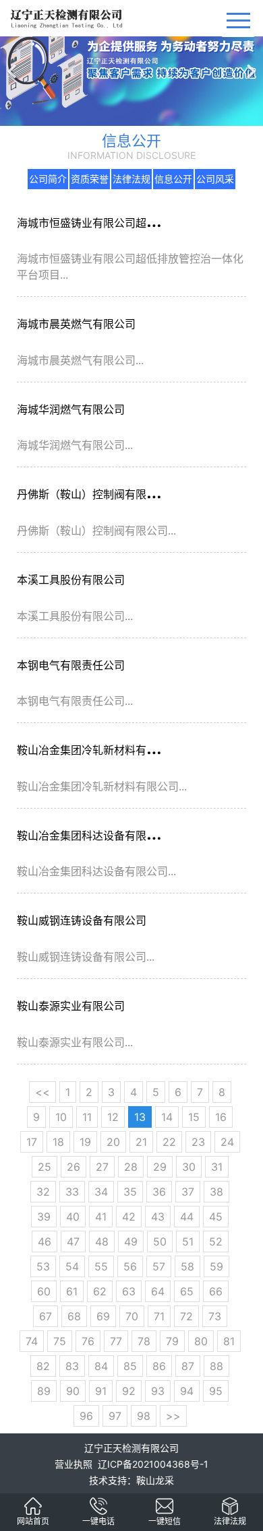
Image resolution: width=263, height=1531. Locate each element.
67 (45, 1316)
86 (159, 1366)
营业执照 (73, 1464)
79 (172, 1341)
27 (102, 1166)
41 (101, 1216)
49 (131, 1241)
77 (116, 1341)
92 (129, 1391)
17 (31, 1142)
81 (229, 1341)
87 (187, 1366)
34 (101, 1191)
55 (101, 1266)
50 (160, 1241)
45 (216, 1216)
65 (187, 1291)
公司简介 (48, 178)
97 (115, 1416)
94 (187, 1391)
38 (216, 1191)
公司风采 (215, 178)
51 (188, 1241)
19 (85, 1142)
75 (59, 1341)
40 (73, 1216)
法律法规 (131, 178)
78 (144, 1341)
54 (72, 1266)
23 (198, 1142)
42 (129, 1216)
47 (73, 1241)
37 (187, 1191)
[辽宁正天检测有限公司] (33, 1504)
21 (141, 1142)
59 (216, 1266)
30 (189, 1166)
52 (216, 1241)
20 (113, 1142)
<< (42, 1092)
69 (103, 1316)
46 (44, 1241)
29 (160, 1166)
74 (32, 1341)
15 (194, 1117)
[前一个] (13, 63)
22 (169, 1142)
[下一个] (249, 63)
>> (173, 1416)
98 (143, 1416)
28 (131, 1166)
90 (73, 1391)
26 (73, 1166)
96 (86, 1416)
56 (130, 1266)
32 (43, 1191)
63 (129, 1291)
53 (43, 1266)
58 (187, 1266)
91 (101, 1391)
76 (88, 1341)
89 (44, 1391)
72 (186, 1316)
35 (130, 1191)
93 (158, 1391)
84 (101, 1366)
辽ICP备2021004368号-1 (153, 1464)
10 (61, 1117)
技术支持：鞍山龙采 (131, 1480)
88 (216, 1366)
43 (158, 1216)
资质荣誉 (90, 178)
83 (72, 1366)
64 (158, 1291)
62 (100, 1291)
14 (167, 1117)
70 (131, 1316)
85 (130, 1366)
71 (159, 1316)
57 (158, 1266)
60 (44, 1291)
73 (214, 1316)
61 (72, 1291)
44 (187, 1216)
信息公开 (173, 178)
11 (87, 1117)
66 (216, 1291)
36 (159, 1191)
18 (58, 1142)
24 (227, 1142)
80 (201, 1341)
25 (44, 1166)
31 (217, 1166)
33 (72, 1191)
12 (113, 1117)
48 (102, 1241)
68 (74, 1316)
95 (216, 1391)
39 (44, 1216)
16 (221, 1117)
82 (43, 1366)
